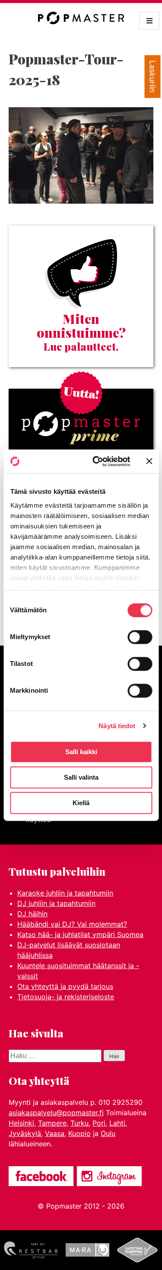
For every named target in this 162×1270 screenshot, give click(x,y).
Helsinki (21, 1123)
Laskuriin (152, 77)
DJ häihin (32, 913)
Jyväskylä (25, 1133)
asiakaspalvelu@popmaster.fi (56, 1112)
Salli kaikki (81, 751)
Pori (98, 1123)
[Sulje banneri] (149, 461)
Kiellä (81, 802)
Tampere (52, 1123)
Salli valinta (81, 777)
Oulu (108, 1133)
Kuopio (79, 1133)
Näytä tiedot (116, 725)
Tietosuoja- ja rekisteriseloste (65, 996)
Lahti (117, 1123)
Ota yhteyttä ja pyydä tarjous (65, 986)
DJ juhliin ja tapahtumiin (56, 903)
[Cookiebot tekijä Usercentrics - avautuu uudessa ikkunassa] (96, 461)
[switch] (139, 637)
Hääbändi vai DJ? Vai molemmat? (72, 924)
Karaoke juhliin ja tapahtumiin (65, 893)
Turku (79, 1123)
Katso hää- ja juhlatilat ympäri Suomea (80, 934)
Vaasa (54, 1133)
